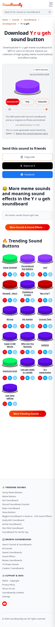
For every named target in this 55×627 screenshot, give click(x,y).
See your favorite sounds (39, 74)
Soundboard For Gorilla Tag (15, 532)
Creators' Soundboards (13, 568)
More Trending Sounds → (28, 413)
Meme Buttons (9, 496)
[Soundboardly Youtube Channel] (4, 603)
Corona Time (45, 319)
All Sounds (7, 548)
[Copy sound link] (10, 274)
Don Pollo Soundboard (12, 528)
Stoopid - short (10, 293)
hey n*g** (45, 293)
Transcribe (42, 102)
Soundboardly (12, 4)
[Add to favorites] (5, 274)
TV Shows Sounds (10, 564)
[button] (27, 86)
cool (45, 267)
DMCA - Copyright (10, 580)
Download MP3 (12, 102)
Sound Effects (8, 556)
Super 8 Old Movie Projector (10, 345)
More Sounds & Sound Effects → (27, 227)
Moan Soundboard (11, 508)
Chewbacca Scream (27, 293)
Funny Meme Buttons (12, 492)
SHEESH (45, 345)
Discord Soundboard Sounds (15, 504)
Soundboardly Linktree (13, 592)
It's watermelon (45, 371)
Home (5, 19)
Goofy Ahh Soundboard (13, 520)
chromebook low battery (27, 267)
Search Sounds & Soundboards (17, 544)
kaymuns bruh (10, 371)
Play (27, 102)
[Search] (50, 12)
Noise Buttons (9, 512)
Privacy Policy (8, 584)
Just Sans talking (10, 397)
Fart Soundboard (10, 500)
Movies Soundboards (12, 560)
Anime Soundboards (12, 524)
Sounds (15, 19)
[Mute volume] (10, 109)
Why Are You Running (27, 345)
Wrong (10, 319)
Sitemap (6, 596)
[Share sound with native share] (15, 274)
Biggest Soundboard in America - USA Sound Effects (27, 516)
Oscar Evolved (10, 267)
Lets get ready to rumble (28, 371)
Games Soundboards (12, 552)
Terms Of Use (8, 588)
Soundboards (30, 19)
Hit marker (27, 319)
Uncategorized (9, 23)
